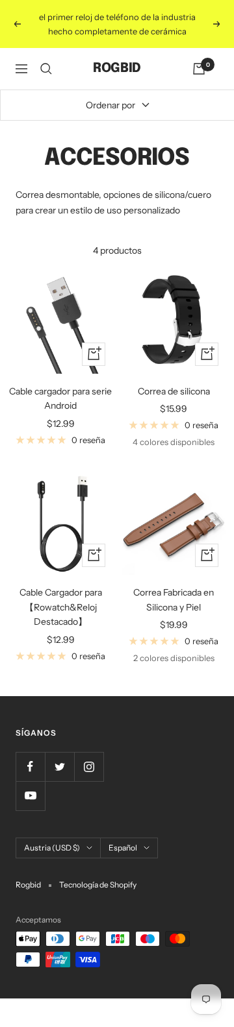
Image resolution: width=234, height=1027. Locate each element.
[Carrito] (198, 69)
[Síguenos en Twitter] (59, 766)
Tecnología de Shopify (97, 884)
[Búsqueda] (46, 69)
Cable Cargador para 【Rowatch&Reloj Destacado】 (61, 606)
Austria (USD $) (52, 847)
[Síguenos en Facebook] (30, 766)
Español (123, 847)
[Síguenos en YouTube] (30, 795)
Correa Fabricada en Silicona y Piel (173, 599)
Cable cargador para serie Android (60, 398)
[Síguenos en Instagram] (88, 766)
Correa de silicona (174, 391)
